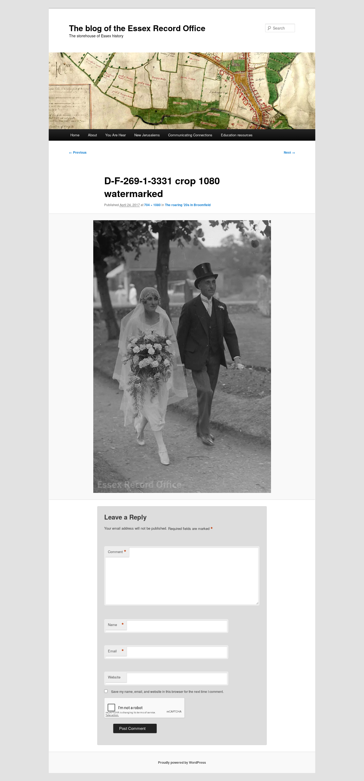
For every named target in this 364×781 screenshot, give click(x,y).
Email (116, 651)
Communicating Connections (190, 134)
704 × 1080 (152, 204)
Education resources (237, 134)
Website (114, 677)
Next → (289, 152)
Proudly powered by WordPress (182, 762)
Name (116, 624)
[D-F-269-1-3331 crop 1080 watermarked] (182, 356)
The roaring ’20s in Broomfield (188, 204)
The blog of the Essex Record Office (137, 28)
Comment (117, 551)
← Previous (78, 152)
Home (74, 134)
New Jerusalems (147, 134)
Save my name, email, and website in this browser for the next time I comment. (167, 691)
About (92, 134)
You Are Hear (115, 134)
